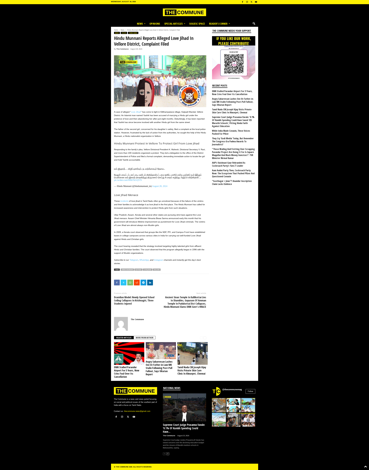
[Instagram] (247, 2)
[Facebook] (242, 2)
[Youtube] (256, 2)
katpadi (138, 270)
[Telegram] (143, 282)
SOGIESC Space (197, 23)
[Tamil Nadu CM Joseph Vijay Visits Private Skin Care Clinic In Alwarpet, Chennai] (191, 353)
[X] (251, 2)
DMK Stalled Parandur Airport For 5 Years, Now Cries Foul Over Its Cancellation (126, 371)
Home (116, 30)
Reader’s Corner (218, 23)
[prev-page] (201, 337)
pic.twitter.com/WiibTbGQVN (128, 180)
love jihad (147, 270)
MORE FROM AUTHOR (144, 337)
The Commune (122, 49)
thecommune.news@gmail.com (137, 411)
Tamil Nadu (133, 33)
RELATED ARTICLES (123, 337)
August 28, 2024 (159, 186)
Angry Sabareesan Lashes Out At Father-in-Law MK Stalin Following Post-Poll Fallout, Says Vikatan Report (159, 368)
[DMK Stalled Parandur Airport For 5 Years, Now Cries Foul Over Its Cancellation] (128, 353)
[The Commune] (184, 12)
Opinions (154, 23)
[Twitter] (123, 282)
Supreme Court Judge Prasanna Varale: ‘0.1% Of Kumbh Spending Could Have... (184, 428)
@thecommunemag (232, 389)
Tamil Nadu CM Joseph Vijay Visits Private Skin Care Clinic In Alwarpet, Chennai (191, 370)
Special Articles (173, 23)
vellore (157, 270)
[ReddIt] (137, 282)
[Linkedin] (150, 282)
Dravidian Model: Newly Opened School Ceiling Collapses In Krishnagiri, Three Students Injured (134, 300)
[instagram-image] (219, 405)
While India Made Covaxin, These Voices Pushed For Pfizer (231, 132)
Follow (250, 391)
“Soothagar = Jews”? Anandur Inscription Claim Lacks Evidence (232, 183)
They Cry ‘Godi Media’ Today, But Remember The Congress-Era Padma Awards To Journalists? (233, 141)
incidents (124, 201)
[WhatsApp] (130, 282)
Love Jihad (136, 112)
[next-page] (204, 337)
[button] (254, 23)
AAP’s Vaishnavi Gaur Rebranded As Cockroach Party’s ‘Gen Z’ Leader (228, 164)
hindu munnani (127, 270)
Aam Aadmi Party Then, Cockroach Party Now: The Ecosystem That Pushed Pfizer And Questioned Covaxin (233, 173)
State (124, 33)
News (140, 23)
